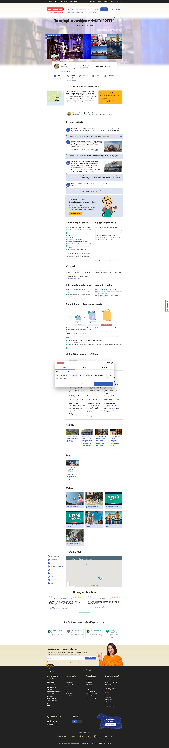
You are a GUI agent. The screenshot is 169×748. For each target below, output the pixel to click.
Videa (52, 576)
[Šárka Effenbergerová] (56, 66)
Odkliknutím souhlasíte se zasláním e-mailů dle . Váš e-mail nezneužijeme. (67, 662)
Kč (74, 721)
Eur (79, 721)
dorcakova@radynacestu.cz (90, 114)
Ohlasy (53, 583)
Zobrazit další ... (84, 614)
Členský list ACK (108, 743)
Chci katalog (110, 724)
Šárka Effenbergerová (67, 65)
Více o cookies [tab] (104, 367)
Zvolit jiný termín (83, 68)
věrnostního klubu (84, 260)
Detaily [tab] (84, 367)
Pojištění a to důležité (57, 566)
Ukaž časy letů (57, 78)
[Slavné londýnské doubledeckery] (112, 146)
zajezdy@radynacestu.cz (52, 724)
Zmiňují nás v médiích (84, 732)
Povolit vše (103, 383)
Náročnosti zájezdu (110, 408)
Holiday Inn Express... (71, 80)
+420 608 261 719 (80, 12)
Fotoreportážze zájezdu (114, 52)
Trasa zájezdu (54, 580)
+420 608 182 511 (108, 114)
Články (53, 569)
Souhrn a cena (55, 556)
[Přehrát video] (75, 498)
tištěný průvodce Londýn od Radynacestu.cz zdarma (80, 243)
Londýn (64, 17)
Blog (52, 573)
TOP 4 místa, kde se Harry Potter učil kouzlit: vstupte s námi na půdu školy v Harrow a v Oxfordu (101, 442)
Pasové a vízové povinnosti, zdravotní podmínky (80, 416)
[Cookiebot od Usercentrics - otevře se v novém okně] (107, 363)
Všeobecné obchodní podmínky (89, 743)
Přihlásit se (91, 658)
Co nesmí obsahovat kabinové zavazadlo (78, 348)
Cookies (100, 743)
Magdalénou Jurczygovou (61, 608)
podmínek (72, 662)
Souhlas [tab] (65, 367)
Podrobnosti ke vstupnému (74, 278)
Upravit (83, 383)
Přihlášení (118, 9)
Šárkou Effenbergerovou (100, 607)
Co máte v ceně (55, 563)
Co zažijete (54, 559)
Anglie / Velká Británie (56, 17)
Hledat (104, 9)
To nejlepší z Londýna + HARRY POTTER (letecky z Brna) (61, 598)
